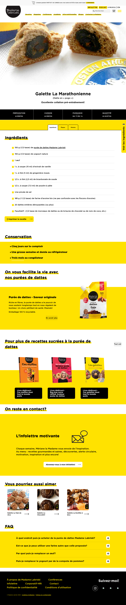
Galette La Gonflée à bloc (75, 514)
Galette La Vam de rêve (14, 514)
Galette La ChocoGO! (41, 514)
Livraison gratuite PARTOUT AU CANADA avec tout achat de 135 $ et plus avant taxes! (65, 2)
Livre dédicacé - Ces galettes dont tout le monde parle (91, 393)
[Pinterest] (116, 588)
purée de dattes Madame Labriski (49, 147)
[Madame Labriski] (13, 12)
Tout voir (117, 344)
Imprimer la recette (17, 219)
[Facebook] (102, 588)
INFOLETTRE (92, 7)
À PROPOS (112, 7)
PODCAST (103, 7)
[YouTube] (109, 588)
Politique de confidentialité (43, 595)
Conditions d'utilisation (28, 595)
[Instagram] (94, 588)
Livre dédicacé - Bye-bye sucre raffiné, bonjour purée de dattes (57, 393)
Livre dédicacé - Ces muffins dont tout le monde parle (25, 393)
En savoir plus (51, 318)
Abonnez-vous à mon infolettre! (60, 464)
